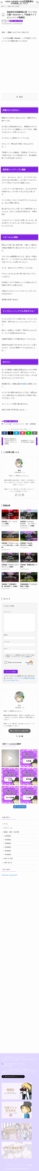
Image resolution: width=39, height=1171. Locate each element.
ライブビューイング (18, 424)
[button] (4, 433)
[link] (16, 495)
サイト (6, 648)
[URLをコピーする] (34, 433)
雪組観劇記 (8, 843)
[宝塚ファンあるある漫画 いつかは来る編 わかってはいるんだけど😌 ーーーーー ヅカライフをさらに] (10, 776)
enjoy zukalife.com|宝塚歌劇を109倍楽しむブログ (19, 2)
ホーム (6, 824)
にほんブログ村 (6, 1066)
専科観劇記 (8, 854)
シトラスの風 (7, 424)
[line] (22, 736)
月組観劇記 (8, 839)
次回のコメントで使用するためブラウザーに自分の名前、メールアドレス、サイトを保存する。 (20, 655)
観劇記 (24, 384)
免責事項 (30, 1165)
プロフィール (8, 828)
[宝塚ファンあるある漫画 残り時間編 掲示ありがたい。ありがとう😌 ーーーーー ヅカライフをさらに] (10, 794)
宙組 (27, 424)
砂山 (19, 470)
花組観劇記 (8, 836)
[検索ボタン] (37, 2)
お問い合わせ (8, 862)
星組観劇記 (8, 847)
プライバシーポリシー (21, 1165)
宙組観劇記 (33, 424)
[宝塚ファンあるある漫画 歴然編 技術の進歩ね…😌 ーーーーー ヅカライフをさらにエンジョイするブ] (28, 776)
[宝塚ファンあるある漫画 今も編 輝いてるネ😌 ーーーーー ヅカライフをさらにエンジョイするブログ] (28, 794)
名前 (6, 635)
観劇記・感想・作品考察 (16, 20)
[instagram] (23, 495)
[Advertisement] (19, 68)
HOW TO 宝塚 (8, 858)
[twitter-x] (19, 495)
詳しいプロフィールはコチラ (19, 731)
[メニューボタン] (1, 2)
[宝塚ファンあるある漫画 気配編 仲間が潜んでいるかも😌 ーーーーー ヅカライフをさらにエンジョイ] (28, 758)
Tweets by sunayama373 (9, 875)
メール (6, 642)
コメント (7, 612)
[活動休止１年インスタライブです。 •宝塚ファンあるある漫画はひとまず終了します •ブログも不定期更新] (10, 758)
